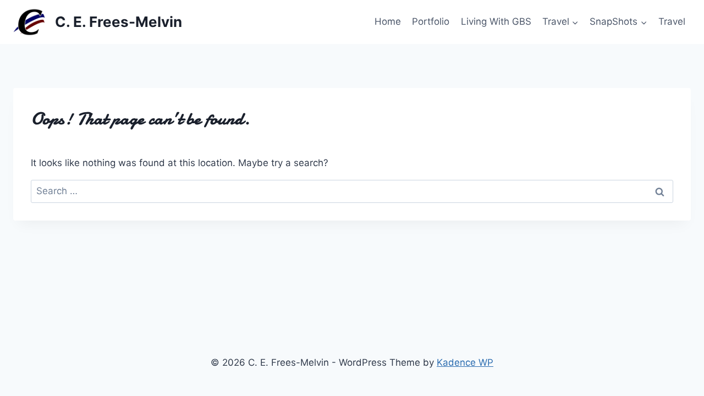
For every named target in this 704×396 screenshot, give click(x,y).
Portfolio (430, 21)
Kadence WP (465, 362)
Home (388, 21)
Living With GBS (496, 21)
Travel (671, 21)
